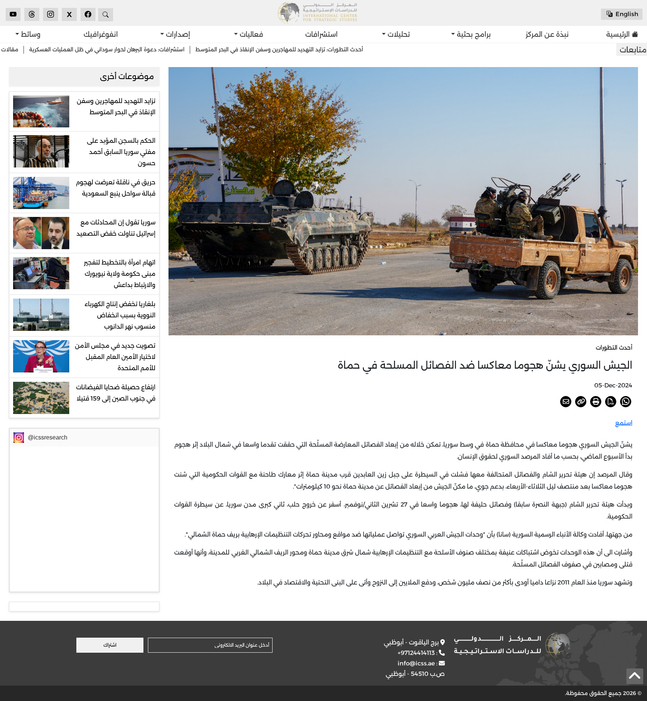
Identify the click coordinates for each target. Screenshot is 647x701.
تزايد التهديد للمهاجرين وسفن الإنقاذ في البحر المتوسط (116, 106)
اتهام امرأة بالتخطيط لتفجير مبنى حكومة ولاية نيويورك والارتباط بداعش (119, 273)
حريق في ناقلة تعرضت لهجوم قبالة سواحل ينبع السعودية (115, 188)
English (626, 14)
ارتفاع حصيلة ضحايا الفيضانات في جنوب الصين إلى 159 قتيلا (115, 393)
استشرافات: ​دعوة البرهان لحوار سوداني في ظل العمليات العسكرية (153, 49)
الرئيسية (618, 34)
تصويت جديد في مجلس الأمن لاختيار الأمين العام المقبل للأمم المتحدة (115, 357)
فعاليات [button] (250, 34)
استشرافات (321, 34)
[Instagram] (50, 14)
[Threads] (31, 14)
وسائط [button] (29, 34)
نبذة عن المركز (547, 34)
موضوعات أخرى (127, 76)
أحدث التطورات (614, 347)
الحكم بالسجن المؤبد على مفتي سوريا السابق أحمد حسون (121, 152)
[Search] (105, 14)
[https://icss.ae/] (512, 645)
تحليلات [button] (398, 34)
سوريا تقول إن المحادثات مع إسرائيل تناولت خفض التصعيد (115, 228)
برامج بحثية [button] (473, 34)
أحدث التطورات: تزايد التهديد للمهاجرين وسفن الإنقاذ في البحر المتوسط (326, 49)
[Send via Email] (565, 401)
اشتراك (109, 645)
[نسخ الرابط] (580, 401)
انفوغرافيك (100, 34)
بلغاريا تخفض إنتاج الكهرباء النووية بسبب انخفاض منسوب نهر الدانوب (120, 315)
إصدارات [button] (177, 34)
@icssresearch (47, 437)
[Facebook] (88, 14)
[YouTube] (13, 14)
